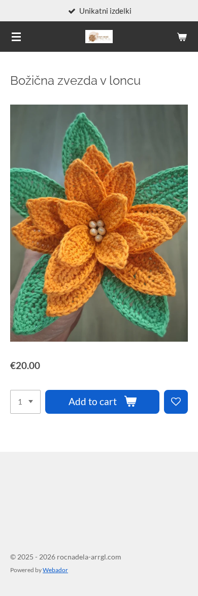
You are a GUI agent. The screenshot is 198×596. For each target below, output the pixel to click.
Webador (55, 569)
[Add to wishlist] (176, 402)
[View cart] (182, 36)
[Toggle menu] (16, 36)
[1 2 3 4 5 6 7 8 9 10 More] (25, 402)
